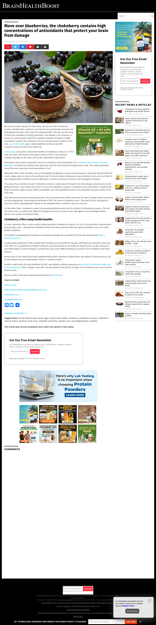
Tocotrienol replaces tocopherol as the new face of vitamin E (137, 252)
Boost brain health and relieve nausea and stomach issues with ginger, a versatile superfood (137, 153)
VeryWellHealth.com (13, 299)
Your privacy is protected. (16, 358)
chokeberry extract (88, 318)
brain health (62, 318)
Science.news (10, 285)
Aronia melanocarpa (28, 318)
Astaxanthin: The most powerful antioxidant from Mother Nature (137, 110)
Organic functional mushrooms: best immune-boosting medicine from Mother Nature (137, 209)
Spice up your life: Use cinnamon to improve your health (138, 294)
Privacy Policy (78, 616)
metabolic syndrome (48, 321)
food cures (33, 321)
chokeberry (73, 318)
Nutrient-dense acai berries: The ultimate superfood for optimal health (137, 304)
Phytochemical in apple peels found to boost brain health (136, 177)
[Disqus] (58, 483)
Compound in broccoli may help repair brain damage (137, 273)
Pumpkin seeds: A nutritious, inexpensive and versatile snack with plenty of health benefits (137, 141)
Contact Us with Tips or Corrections (78, 610)
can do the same (16, 144)
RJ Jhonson (24, 41)
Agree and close (132, 611)
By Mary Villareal (139, 135)
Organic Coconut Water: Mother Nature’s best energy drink (137, 198)
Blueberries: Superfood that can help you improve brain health (137, 131)
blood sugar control (46, 318)
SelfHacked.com (11, 295)
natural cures (64, 321)
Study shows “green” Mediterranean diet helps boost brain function (137, 262)
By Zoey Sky (137, 125)
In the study (9, 152)
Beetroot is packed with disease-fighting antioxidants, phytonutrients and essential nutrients (138, 166)
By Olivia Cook (138, 114)
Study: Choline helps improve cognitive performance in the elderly (136, 121)
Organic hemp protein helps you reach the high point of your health (137, 283)
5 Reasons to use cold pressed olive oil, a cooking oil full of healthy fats (137, 188)
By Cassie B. (137, 276)
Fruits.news (57, 275)
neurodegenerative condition (84, 321)
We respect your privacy (65, 600)
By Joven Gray (138, 246)
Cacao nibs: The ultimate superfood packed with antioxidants (134, 232)
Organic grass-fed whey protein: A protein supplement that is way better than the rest (138, 220)
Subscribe (131, 622)
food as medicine (19, 321)
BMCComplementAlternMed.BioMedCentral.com (25, 290)
